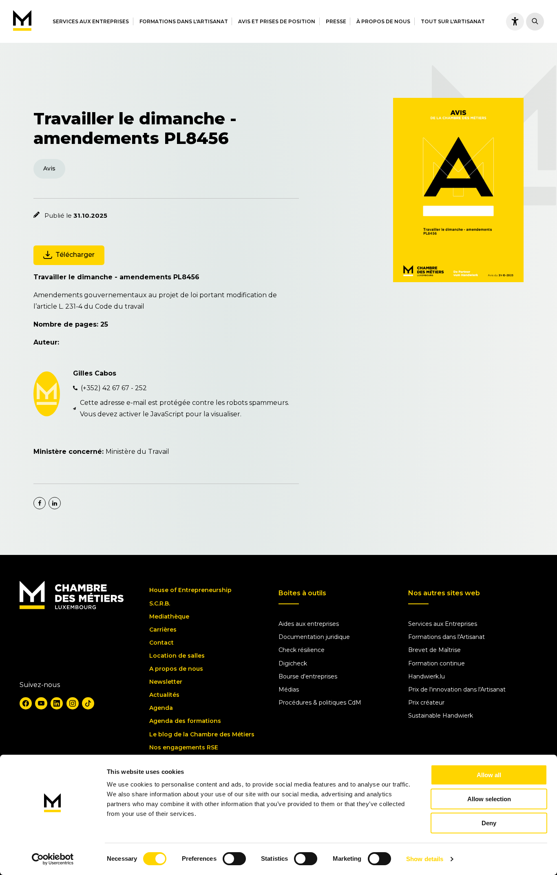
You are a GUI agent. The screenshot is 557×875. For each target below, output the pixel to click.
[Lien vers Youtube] (41, 703)
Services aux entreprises (91, 21)
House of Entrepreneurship (190, 590)
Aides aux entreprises (308, 624)
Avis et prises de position (276, 21)
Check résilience (301, 650)
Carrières (163, 629)
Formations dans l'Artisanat (183, 21)
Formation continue (436, 663)
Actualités (164, 694)
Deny (489, 823)
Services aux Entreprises (442, 624)
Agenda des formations (185, 721)
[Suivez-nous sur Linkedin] (55, 503)
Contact (161, 642)
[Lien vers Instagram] (72, 703)
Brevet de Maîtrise (434, 650)
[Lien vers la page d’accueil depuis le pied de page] (72, 607)
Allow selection (489, 798)
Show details (424, 858)
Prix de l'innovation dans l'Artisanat (457, 689)
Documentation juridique (314, 637)
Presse (336, 21)
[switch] (234, 858)
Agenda (161, 707)
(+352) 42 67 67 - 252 (114, 388)
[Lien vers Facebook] (26, 703)
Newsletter (165, 681)
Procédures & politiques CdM (319, 702)
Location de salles (177, 655)
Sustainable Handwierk (440, 715)
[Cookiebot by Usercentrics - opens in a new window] (52, 859)
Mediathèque (169, 616)
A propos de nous (176, 668)
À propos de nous (383, 21)
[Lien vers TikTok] (88, 703)
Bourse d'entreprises (307, 676)
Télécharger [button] (75, 255)
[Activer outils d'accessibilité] (515, 22)
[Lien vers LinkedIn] (57, 703)
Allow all (489, 774)
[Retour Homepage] (22, 21)
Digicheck (292, 663)
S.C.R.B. (159, 603)
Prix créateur (426, 702)
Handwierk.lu (426, 676)
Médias (288, 689)
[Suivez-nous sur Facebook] (39, 503)
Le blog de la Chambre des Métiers (201, 734)
